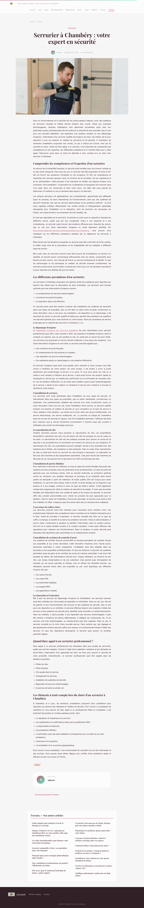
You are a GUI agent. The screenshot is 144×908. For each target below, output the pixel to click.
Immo (79, 10)
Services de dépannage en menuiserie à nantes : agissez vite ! (93, 867)
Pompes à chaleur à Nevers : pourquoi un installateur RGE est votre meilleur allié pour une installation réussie (50, 833)
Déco (46, 10)
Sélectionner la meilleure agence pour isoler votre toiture (92, 831)
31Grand (20, 894)
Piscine (103, 10)
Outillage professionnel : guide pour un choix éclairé (93, 874)
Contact (47, 894)
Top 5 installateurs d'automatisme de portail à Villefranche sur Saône (50, 864)
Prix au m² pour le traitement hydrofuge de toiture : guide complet (49, 871)
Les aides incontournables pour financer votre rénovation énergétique (50, 841)
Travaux (111, 10)
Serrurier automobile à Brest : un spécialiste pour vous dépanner (49, 849)
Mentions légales (35, 894)
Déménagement (57, 10)
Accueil (32, 10)
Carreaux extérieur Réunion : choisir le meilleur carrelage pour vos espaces (90, 839)
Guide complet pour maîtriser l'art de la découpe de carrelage (47, 824)
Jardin (86, 10)
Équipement (70, 10)
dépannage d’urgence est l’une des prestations (57, 330)
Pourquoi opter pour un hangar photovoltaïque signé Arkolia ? (50, 856)
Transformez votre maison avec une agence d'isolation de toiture (92, 859)
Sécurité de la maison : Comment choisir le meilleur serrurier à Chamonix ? (92, 852)
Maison (94, 10)
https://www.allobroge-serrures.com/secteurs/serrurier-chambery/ (61, 230)
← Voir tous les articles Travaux (46, 795)
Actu (40, 10)
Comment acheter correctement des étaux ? (92, 845)
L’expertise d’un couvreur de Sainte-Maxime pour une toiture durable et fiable (92, 824)
